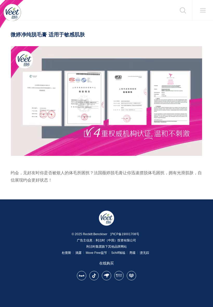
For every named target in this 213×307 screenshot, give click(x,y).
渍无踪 (144, 253)
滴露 (78, 253)
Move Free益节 (96, 253)
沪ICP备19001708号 (124, 234)
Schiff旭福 (118, 253)
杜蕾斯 (66, 253)
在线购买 (106, 263)
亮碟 (132, 253)
